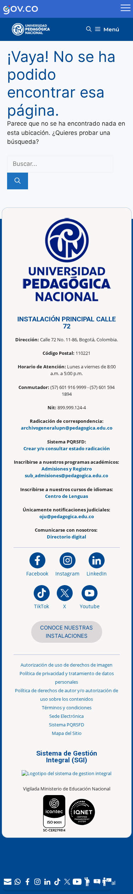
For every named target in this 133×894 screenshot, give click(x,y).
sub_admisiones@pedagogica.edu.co (66, 475)
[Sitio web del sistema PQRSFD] (97, 881)
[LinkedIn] (47, 881)
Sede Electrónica (66, 716)
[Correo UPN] (7, 881)
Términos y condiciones (67, 707)
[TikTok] (57, 881)
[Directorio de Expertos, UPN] (107, 881)
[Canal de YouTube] (77, 881)
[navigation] (57, 882)
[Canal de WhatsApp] (17, 881)
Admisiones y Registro (66, 469)
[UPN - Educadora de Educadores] (33, 29)
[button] (89, 29)
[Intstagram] (37, 881)
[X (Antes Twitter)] (67, 881)
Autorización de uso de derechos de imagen (66, 665)
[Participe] (87, 881)
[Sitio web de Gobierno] (59, 9)
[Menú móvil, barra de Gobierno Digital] (125, 9)
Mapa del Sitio (67, 733)
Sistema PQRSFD (66, 724)
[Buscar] (17, 181)
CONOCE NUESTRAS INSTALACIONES (66, 631)
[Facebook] (27, 881)
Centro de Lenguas (66, 496)
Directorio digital (66, 536)
